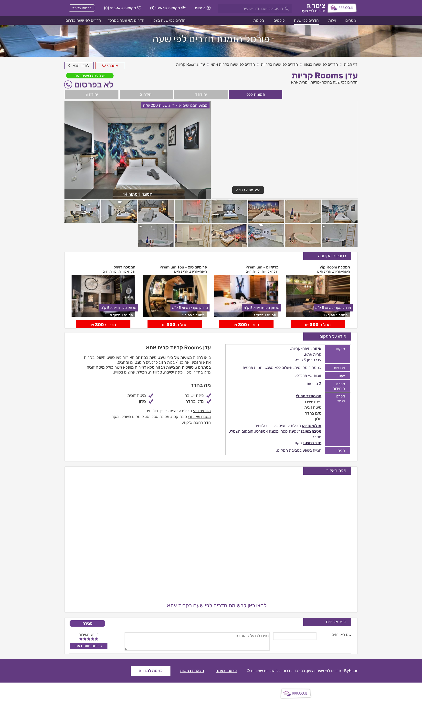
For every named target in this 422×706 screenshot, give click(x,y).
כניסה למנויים (150, 670)
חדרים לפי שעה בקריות (279, 64)
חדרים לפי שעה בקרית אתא (233, 64)
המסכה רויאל (124, 267)
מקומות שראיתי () (165, 8)
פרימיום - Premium (261, 267)
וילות (332, 20)
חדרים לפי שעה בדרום (83, 20)
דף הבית (351, 64)
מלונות (258, 20)
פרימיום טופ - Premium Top (183, 267)
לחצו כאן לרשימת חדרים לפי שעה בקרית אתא (217, 605)
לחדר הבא (80, 65)
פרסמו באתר (82, 8)
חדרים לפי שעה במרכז (126, 20)
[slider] (88, 639)
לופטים (279, 20)
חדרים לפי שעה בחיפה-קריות (334, 82)
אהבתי (112, 65)
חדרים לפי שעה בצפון (168, 20)
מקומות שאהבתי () (120, 8)
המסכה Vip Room (334, 267)
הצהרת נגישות (192, 670)
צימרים (351, 20)
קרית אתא (299, 82)
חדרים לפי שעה (306, 20)
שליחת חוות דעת (88, 645)
